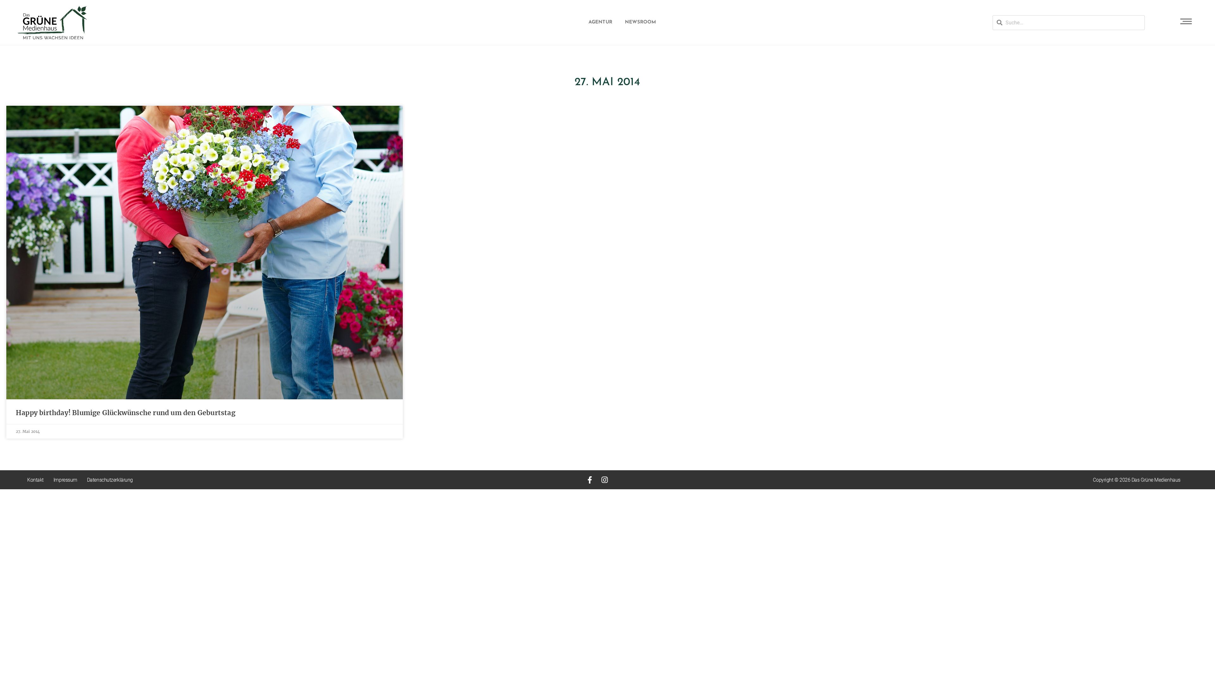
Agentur (600, 22)
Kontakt (35, 480)
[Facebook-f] (590, 480)
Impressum (65, 480)
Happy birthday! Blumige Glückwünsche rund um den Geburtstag (125, 412)
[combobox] (1069, 22)
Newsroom (640, 22)
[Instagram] (605, 480)
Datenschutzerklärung (110, 480)
